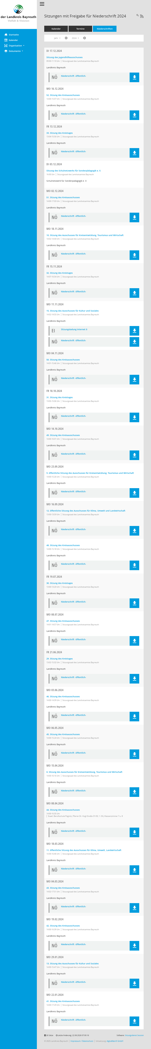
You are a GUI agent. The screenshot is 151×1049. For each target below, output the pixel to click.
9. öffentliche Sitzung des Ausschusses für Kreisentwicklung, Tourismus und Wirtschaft (90, 473)
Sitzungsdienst (134, 1035)
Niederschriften (105, 28)
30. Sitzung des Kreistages (59, 583)
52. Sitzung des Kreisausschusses (63, 95)
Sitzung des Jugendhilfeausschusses (64, 57)
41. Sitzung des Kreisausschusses (63, 1001)
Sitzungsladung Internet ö (74, 329)
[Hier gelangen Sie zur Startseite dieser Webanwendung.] (18, 14)
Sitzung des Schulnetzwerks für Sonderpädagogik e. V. (73, 170)
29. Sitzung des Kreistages (59, 658)
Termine (80, 28)
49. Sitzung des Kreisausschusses (63, 435)
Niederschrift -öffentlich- (73, 76)
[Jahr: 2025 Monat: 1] (84, 38)
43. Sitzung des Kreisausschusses (63, 887)
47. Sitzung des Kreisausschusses (63, 621)
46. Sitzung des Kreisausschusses (63, 696)
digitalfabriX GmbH (115, 1041)
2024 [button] (74, 38)
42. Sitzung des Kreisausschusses (63, 925)
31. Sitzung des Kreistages (59, 397)
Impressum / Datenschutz (81, 1041)
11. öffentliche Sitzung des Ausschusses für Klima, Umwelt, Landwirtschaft (83, 850)
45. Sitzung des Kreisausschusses (63, 734)
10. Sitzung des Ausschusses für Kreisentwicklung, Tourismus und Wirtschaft (85, 235)
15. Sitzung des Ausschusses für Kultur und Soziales (72, 310)
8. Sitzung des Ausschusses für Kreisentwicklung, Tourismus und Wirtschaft (84, 772)
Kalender (13, 40)
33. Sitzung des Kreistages (59, 133)
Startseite (14, 34)
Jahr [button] (56, 38)
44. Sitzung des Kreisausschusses (63, 809)
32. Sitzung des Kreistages (59, 272)
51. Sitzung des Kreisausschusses (63, 197)
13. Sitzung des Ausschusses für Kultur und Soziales (72, 963)
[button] (18, 45)
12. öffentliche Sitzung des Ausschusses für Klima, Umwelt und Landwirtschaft (85, 510)
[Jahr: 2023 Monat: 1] (66, 38)
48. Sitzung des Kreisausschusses (63, 545)
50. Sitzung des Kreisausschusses (63, 359)
